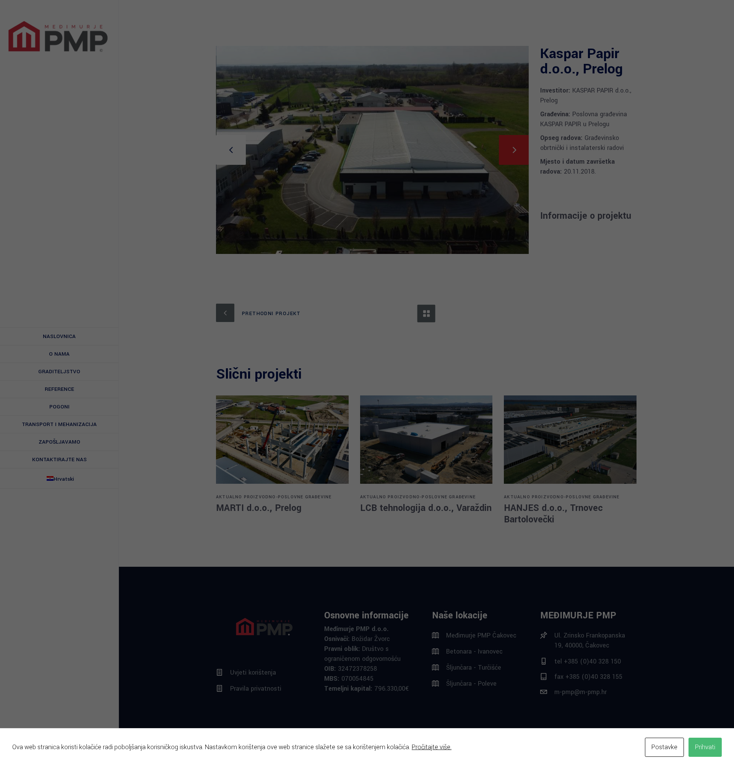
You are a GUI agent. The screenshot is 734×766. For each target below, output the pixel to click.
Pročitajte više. (431, 747)
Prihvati (705, 747)
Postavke (664, 747)
